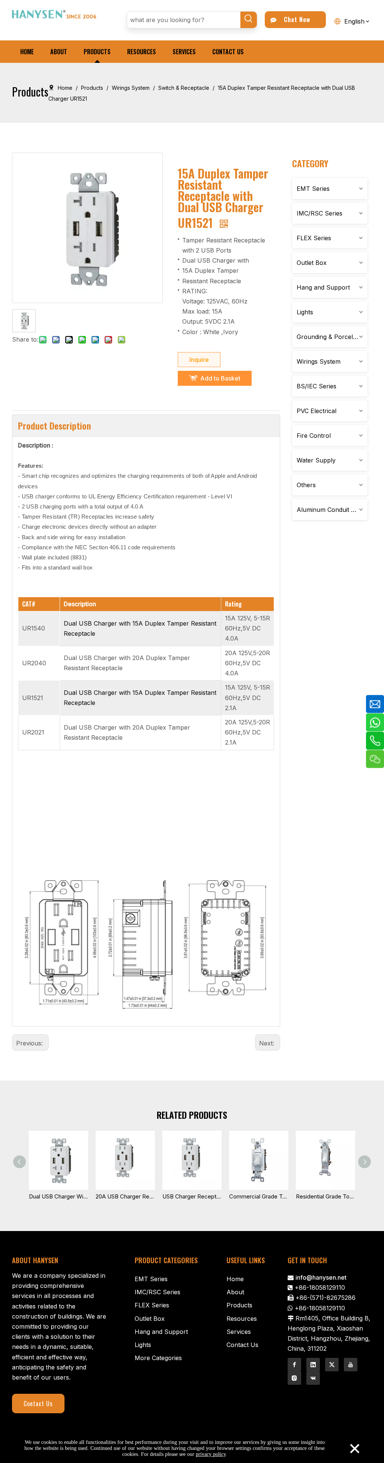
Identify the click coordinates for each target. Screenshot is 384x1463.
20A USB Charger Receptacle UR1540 (125, 1196)
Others (306, 485)
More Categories (158, 1358)
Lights (305, 312)
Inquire (199, 359)
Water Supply (316, 460)
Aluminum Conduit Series (332, 509)
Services (238, 1331)
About (235, 1292)
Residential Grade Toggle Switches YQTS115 (325, 1196)
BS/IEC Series (316, 386)
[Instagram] (294, 1378)
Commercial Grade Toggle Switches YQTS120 (258, 1196)
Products (239, 1305)
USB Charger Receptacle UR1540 (192, 1196)
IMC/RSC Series (319, 213)
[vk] (313, 1378)
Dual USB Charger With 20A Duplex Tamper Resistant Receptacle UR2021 (58, 1196)
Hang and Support (323, 287)
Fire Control (314, 435)
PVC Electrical (316, 411)
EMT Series (313, 188)
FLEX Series (314, 238)
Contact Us (38, 1403)
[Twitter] (332, 1364)
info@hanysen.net (321, 1277)
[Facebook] (294, 1364)
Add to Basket (220, 378)
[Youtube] (350, 1364)
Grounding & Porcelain (329, 336)
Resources (241, 1318)
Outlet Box (312, 262)
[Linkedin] (313, 1364)
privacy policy (211, 1454)
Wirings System (318, 361)
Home (235, 1279)
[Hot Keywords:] (248, 20)
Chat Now (295, 19)
